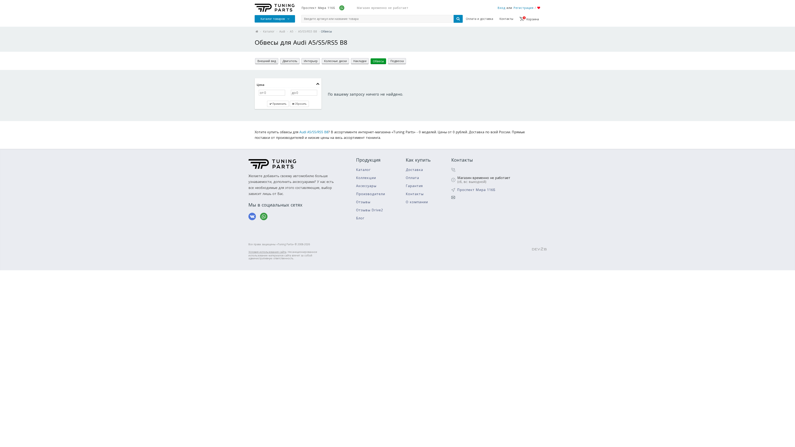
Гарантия (414, 186)
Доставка (414, 170)
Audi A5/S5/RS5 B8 (313, 132)
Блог (360, 218)
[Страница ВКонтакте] (252, 216)
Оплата (412, 178)
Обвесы (378, 61)
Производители (370, 194)
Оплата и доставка (479, 19)
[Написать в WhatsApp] (263, 216)
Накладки (359, 61)
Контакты (506, 19)
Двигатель (289, 61)
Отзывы (363, 202)
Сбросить (300, 104)
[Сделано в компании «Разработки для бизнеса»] (539, 249)
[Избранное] (538, 8)
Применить (279, 104)
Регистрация (523, 8)
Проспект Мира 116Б (318, 8)
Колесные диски (335, 61)
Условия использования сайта (267, 252)
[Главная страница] (274, 8)
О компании (417, 202)
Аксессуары (366, 186)
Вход (501, 8)
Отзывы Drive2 (369, 210)
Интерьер (311, 61)
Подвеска (397, 61)
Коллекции (366, 178)
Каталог (363, 170)
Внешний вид (266, 61)
